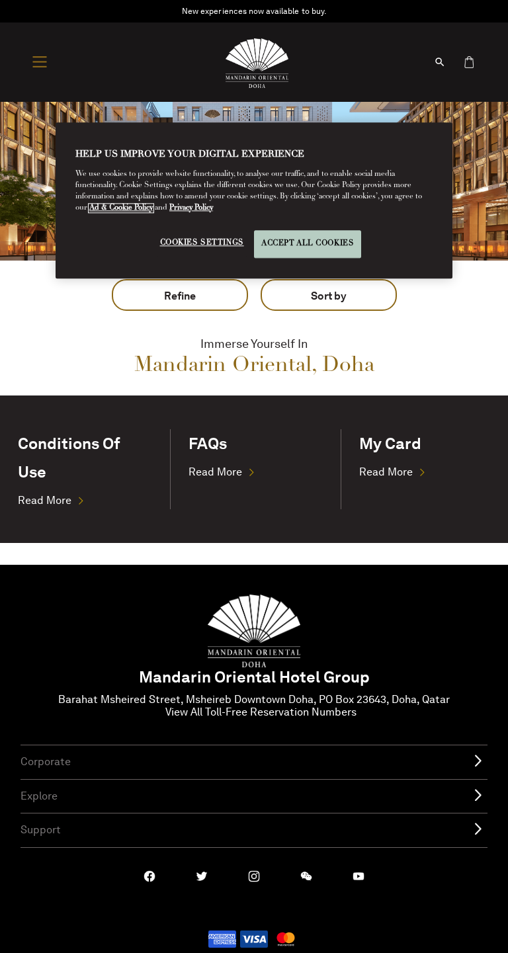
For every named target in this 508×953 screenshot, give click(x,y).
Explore (39, 796)
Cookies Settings (202, 243)
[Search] (440, 61)
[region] (254, 200)
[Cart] (469, 62)
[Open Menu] (43, 62)
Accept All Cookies (307, 243)
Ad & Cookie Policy (121, 208)
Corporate (46, 761)
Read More (44, 500)
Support (41, 829)
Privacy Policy (191, 208)
